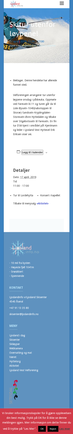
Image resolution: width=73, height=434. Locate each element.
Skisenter (14, 339)
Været (12, 357)
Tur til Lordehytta (23, 195)
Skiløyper (14, 344)
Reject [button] (53, 428)
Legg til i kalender (32, 152)
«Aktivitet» (42, 203)
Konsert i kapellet (50, 195)
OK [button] (42, 428)
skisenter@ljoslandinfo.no (24, 314)
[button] (62, 3)
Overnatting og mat (20, 352)
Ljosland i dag (17, 335)
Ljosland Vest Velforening (23, 370)
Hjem (12, 45)
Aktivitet (14, 365)
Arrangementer (27, 45)
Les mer (64, 428)
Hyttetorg (15, 361)
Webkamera (16, 348)
